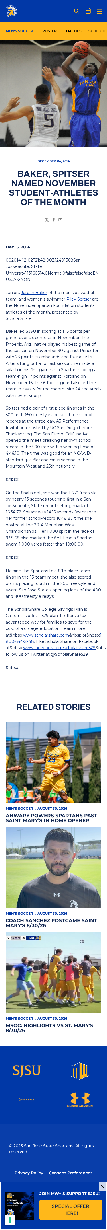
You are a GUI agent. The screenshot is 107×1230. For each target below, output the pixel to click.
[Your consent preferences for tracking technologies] (10, 1220)
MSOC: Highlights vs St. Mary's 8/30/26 (49, 1028)
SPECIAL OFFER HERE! (77, 1210)
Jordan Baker (34, 292)
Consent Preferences (70, 1172)
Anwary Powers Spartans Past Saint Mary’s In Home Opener (51, 818)
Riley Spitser (78, 299)
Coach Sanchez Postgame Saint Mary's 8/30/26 (51, 923)
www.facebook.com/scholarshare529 (59, 647)
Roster (49, 31)
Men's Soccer (19, 808)
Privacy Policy (29, 1172)
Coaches (73, 31)
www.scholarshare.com (46, 635)
